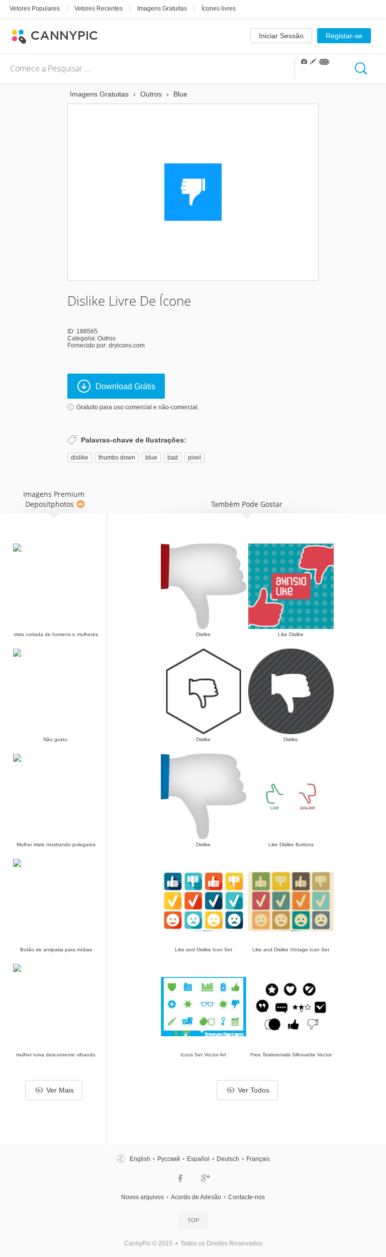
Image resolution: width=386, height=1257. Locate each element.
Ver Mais (60, 1090)
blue (151, 457)
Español (198, 1158)
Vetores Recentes (98, 8)
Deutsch (228, 1158)
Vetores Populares (35, 8)
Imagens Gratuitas (162, 8)
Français (258, 1158)
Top (193, 1220)
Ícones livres (219, 8)
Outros (107, 338)
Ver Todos (253, 1090)
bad (172, 457)
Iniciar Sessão (281, 36)
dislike (79, 457)
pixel (194, 457)
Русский (168, 1158)
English (140, 1158)
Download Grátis (125, 386)
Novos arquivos (142, 1197)
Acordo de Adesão (196, 1197)
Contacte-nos (246, 1197)
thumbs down (117, 457)
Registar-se (344, 36)
